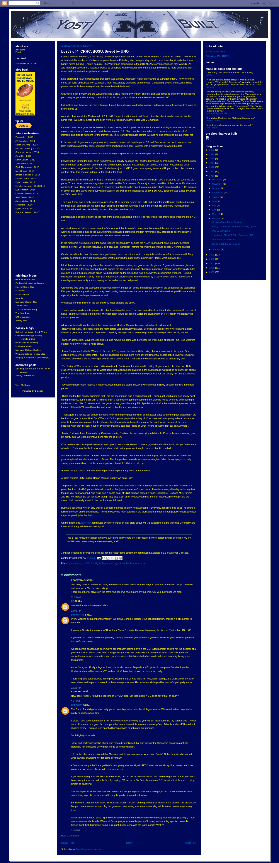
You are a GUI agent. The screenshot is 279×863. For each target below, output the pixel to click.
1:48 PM (75, 830)
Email (18, 52)
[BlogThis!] (108, 558)
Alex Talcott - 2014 (24, 197)
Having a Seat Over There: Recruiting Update (234, 226)
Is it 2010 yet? (90, 563)
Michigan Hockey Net (26, 302)
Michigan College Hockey (28, 350)
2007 (212, 263)
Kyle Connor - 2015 (25, 208)
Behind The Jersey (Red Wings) (31, 332)
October (216, 188)
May (214, 205)
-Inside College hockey (217, 113)
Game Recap (75, 563)
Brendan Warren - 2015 (27, 212)
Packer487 (77, 614)
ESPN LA (86, 522)
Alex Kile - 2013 (23, 156)
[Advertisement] (28, 244)
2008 (212, 259)
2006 (212, 268)
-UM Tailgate (212, 127)
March (215, 214)
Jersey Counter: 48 (25, 375)
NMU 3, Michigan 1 (220, 231)
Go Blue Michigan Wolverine (29, 283)
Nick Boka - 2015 (24, 205)
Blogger (39, 391)
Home (129, 842)
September (218, 192)
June (215, 201)
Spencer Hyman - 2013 (27, 152)
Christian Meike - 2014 (26, 193)
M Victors (20, 290)
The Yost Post (22, 313)
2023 (212, 150)
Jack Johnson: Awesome (223, 239)
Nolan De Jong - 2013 (26, 145)
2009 (212, 255)
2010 (212, 176)
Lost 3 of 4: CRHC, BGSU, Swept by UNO (232, 235)
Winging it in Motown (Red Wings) (32, 357)
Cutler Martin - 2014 (25, 190)
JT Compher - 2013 (25, 141)
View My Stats (22, 385)
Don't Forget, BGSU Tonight (225, 244)
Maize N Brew (22, 294)
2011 (212, 171)
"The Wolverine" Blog (26, 309)
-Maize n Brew (213, 120)
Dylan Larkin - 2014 (25, 182)
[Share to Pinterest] (120, 558)
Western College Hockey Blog (30, 354)
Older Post (190, 842)
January (216, 249)
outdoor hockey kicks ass (131, 563)
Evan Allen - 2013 (24, 137)
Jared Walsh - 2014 (25, 201)
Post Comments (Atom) (88, 849)
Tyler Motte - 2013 (24, 163)
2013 (212, 163)
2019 (212, 158)
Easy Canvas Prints (215, 51)
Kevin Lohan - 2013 (25, 160)
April (214, 210)
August (216, 197)
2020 (212, 154)
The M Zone (21, 305)
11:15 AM (76, 597)
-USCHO (210, 87)
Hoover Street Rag (24, 287)
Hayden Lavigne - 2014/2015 (30, 186)
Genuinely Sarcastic (25, 279)
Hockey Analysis (23, 346)
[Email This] (104, 558)
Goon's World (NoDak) (26, 342)
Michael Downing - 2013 (27, 148)
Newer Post (67, 842)
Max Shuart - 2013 (24, 171)
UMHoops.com (22, 317)
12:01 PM (76, 610)
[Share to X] (112, 558)
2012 (212, 167)
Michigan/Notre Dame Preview (226, 222)
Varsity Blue (21, 320)
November (217, 184)
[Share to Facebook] (116, 558)
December (217, 179)
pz (72, 601)
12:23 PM (76, 687)
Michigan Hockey (107, 563)
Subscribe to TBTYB (26, 63)
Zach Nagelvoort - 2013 (27, 167)
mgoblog (19, 298)
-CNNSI (209, 75)
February (217, 218)
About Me (20, 49)
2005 (212, 272)
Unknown (76, 704)
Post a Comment (70, 835)
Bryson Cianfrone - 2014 (27, 175)
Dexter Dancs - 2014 (25, 178)
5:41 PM (75, 701)
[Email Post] (99, 558)
